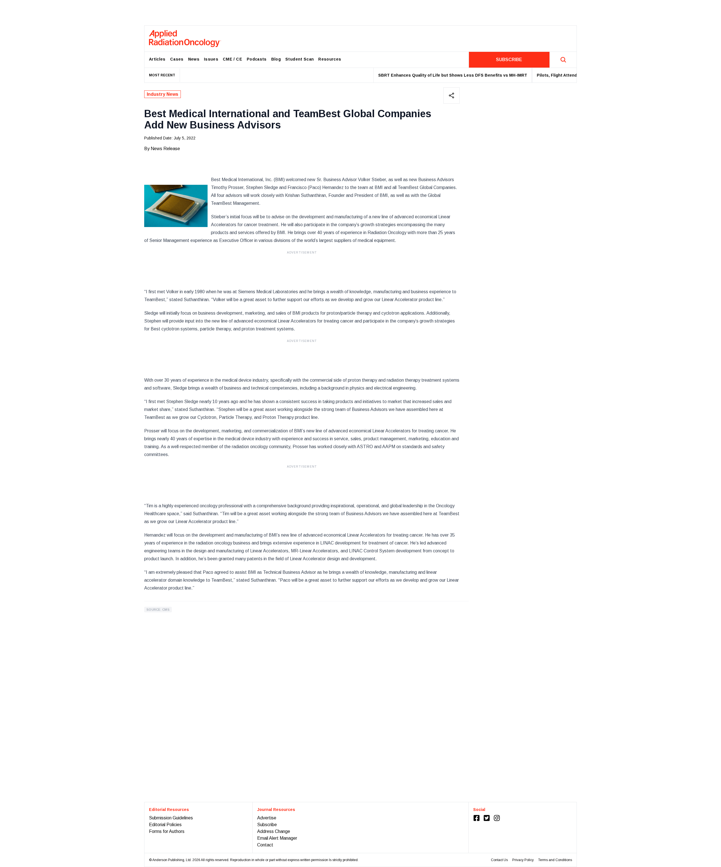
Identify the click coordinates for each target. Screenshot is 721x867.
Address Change (273, 831)
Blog (276, 59)
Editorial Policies (165, 824)
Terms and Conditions (555, 860)
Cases (177, 59)
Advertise (266, 817)
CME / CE (232, 59)
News (193, 59)
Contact (265, 844)
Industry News (162, 94)
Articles (157, 59)
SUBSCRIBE (509, 59)
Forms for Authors (166, 831)
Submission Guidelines (171, 817)
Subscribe (267, 824)
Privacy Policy (523, 860)
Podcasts (257, 59)
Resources (329, 59)
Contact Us (499, 860)
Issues (211, 59)
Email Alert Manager (277, 838)
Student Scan (299, 59)
